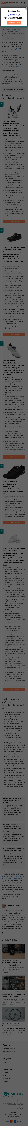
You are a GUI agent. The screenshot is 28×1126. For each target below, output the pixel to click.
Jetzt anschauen (14, 23)
